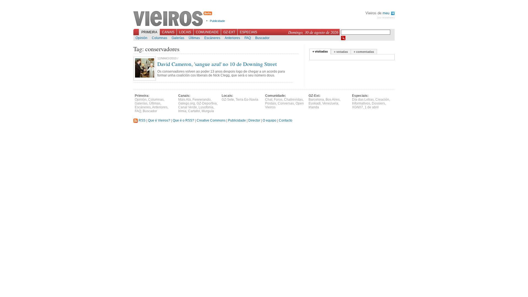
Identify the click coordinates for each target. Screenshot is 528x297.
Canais (168, 32)
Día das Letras (363, 99)
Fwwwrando (202, 99)
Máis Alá (184, 99)
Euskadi (315, 103)
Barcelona (316, 99)
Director (254, 120)
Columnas (159, 38)
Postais (270, 103)
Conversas (286, 103)
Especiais (248, 32)
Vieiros (173, 19)
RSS (141, 120)
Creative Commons (211, 120)
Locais (185, 32)
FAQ (247, 38)
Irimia (182, 111)
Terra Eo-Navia (247, 99)
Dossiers (378, 103)
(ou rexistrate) (386, 17)
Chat (268, 99)
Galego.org (186, 103)
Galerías (178, 38)
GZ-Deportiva (207, 103)
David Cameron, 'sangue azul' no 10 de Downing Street (217, 64)
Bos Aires (333, 99)
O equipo (269, 120)
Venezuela (330, 103)
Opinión (141, 38)
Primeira (149, 32)
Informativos (361, 103)
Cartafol (194, 111)
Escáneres (212, 38)
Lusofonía (206, 107)
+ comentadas (364, 51)
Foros (278, 99)
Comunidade (207, 32)
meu (387, 13)
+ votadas (341, 51)
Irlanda (314, 107)
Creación (382, 99)
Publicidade (217, 21)
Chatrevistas (293, 99)
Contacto (285, 120)
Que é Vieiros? (159, 120)
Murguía (208, 111)
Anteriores (232, 38)
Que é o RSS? (183, 120)
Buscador (262, 38)
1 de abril (372, 107)
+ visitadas (320, 51)
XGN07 (357, 107)
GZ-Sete (228, 99)
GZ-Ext (229, 32)
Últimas (194, 38)
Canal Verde (187, 107)
